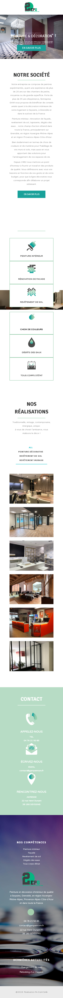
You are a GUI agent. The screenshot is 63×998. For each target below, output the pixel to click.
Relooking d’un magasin (31, 972)
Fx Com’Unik (41, 992)
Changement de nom (31, 967)
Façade (31, 853)
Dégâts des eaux (31, 860)
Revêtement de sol (31, 856)
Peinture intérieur (31, 849)
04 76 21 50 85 (31, 740)
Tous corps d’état (31, 864)
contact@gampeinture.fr (31, 770)
